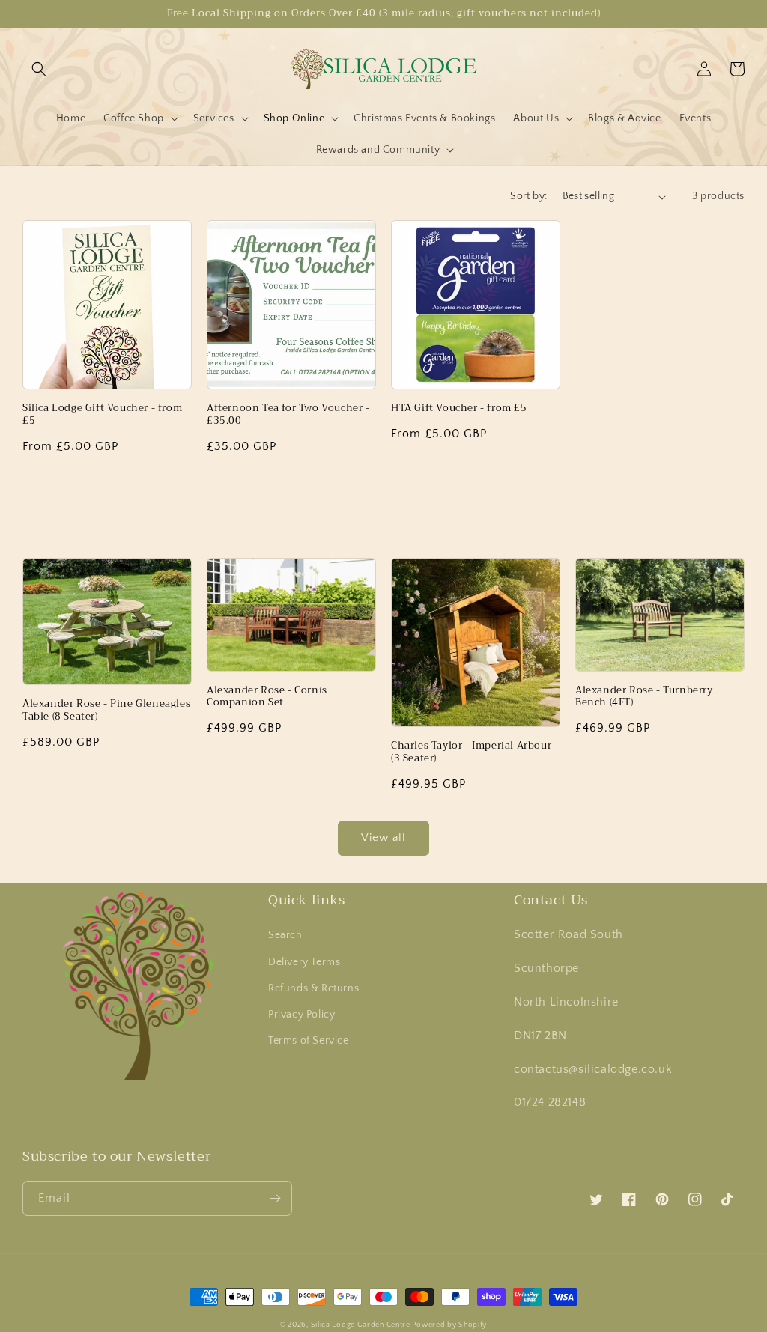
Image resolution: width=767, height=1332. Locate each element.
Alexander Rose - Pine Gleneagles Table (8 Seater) (106, 710)
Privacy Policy (301, 1015)
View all (383, 837)
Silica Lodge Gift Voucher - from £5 (102, 415)
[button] (38, 68)
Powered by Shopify (449, 1325)
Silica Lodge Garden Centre (362, 1325)
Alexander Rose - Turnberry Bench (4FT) (644, 697)
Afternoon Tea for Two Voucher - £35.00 (288, 415)
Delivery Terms (304, 962)
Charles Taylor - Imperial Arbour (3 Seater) (471, 752)
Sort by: (528, 196)
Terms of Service (308, 1041)
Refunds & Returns (313, 988)
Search (285, 935)
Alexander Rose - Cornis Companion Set (267, 697)
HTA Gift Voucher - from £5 (459, 408)
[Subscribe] (274, 1198)
